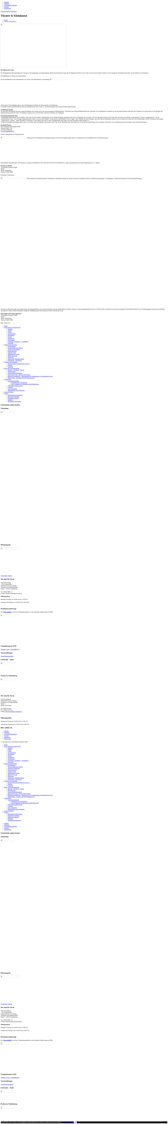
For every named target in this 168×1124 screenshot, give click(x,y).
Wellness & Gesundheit (10, 362)
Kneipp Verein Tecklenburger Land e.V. (19, 363)
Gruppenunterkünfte (13, 381)
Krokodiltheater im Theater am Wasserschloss (13, 76)
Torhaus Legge (12, 352)
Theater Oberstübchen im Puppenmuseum (12, 134)
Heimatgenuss (11, 371)
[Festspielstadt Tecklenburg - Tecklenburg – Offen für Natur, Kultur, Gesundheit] (9, 11)
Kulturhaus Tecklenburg (7, 175)
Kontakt (6, 7)
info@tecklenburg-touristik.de (13, 711)
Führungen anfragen (13, 398)
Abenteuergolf (12, 334)
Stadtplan (6, 3)
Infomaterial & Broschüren (15, 395)
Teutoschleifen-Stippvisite (15, 373)
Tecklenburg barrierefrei (14, 401)
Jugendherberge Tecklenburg (19, 382)
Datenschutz (7, 8)
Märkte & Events (12, 356)
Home (6, 326)
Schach (10, 337)
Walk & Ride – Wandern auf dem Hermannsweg (21, 378)
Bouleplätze (11, 335)
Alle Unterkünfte (12, 389)
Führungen (11, 357)
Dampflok (10, 343)
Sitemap (6, 2)
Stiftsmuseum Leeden (14, 354)
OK (75, 1122)
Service (6, 393)
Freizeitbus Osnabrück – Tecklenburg (18, 341)
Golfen (10, 332)
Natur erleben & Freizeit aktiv (12, 327)
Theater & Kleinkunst (14, 349)
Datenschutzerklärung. (67, 1122)
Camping (10, 387)
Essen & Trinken (8, 392)
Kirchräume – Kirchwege (15, 360)
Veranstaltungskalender (10, 5)
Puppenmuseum (12, 351)
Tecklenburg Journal (6, 575)
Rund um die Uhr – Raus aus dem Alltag (19, 374)
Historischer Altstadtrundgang (16, 359)
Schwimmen (11, 340)
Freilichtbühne (12, 346)
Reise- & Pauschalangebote (11, 368)
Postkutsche (11, 338)
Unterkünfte (7, 379)
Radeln (10, 330)
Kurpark (10, 365)
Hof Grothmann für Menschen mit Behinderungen (25, 384)
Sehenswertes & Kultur (10, 345)
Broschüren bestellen (13, 396)
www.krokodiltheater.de (7, 131)
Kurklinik (10, 367)
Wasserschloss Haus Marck (15, 348)
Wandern (10, 329)
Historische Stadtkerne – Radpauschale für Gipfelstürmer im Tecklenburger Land (30, 376)
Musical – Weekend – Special (16, 370)
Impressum (7, 737)
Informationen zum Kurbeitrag (16, 390)
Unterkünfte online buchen (15, 385)
